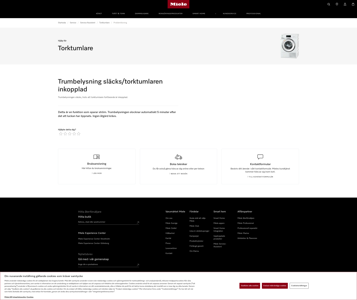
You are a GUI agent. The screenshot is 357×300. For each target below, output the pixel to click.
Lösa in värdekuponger (199, 231)
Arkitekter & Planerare (247, 238)
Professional (253, 14)
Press (168, 243)
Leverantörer (171, 248)
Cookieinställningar (299, 286)
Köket (99, 14)
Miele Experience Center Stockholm (94, 239)
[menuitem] (100, 13)
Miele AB (8, 297)
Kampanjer (194, 236)
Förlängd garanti (196, 246)
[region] (178, 286)
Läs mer (97, 173)
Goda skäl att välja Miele (197, 219)
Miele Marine (243, 233)
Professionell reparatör (247, 228)
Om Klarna (194, 251)
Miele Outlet (171, 228)
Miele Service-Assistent (220, 245)
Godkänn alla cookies (250, 286)
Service (73, 23)
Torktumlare (104, 23)
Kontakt (169, 253)
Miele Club (194, 226)
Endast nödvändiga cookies (274, 286)
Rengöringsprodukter (171, 14)
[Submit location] (138, 222)
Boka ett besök (179, 174)
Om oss (169, 218)
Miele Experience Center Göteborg (93, 243)
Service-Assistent (87, 23)
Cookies (30, 297)
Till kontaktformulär (261, 177)
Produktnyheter (196, 241)
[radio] (60, 133)
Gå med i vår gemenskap (93, 259)
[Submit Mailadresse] (138, 265)
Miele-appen (219, 223)
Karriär (168, 238)
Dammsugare (142, 14)
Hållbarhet (170, 233)
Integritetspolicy (19, 297)
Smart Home (199, 14)
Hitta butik (84, 216)
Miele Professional (245, 223)
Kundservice (229, 14)
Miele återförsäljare (245, 218)
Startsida (62, 23)
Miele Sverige (172, 223)
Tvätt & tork (118, 14)
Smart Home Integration (219, 229)
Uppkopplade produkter (219, 237)
